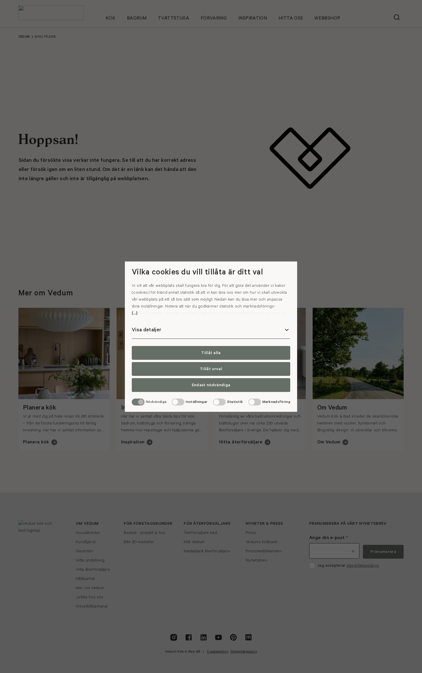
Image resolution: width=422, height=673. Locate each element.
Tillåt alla (211, 353)
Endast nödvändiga (211, 385)
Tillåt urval (211, 369)
